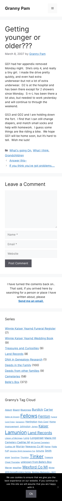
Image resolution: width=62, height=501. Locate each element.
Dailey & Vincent (12, 417)
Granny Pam (17, 8)
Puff (7, 451)
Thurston (25, 457)
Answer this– (18, 160)
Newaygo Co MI (34, 446)
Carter (48, 409)
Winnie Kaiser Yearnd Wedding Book (29, 338)
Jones (34, 426)
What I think (41, 150)
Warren (8, 467)
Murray (20, 446)
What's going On (20, 150)
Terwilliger (15, 457)
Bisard (16, 409)
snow (7, 457)
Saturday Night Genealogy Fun (22, 451)
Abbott (8, 410)
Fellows (28, 416)
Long (26, 438)
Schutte (40, 450)
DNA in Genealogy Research (23, 359)
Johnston (25, 426)
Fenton (44, 416)
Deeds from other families (22, 370)
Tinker (37, 456)
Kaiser (43, 426)
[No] (58, 487)
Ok (31, 493)
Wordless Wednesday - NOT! (44, 472)
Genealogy (20, 422)
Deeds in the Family (18, 365)
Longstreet (37, 438)
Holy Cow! (43, 421)
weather (17, 467)
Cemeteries (12, 376)
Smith (48, 450)
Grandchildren (14, 155)
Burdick (37, 410)
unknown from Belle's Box (36, 462)
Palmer (47, 446)
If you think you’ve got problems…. (32, 165)
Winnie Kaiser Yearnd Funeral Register (30, 328)
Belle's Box (12, 382)
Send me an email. (31, 301)
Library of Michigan (14, 438)
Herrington (31, 421)
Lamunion (16, 432)
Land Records (14, 354)
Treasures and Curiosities (22, 348)
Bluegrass (26, 409)
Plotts (54, 446)
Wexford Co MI (35, 467)
